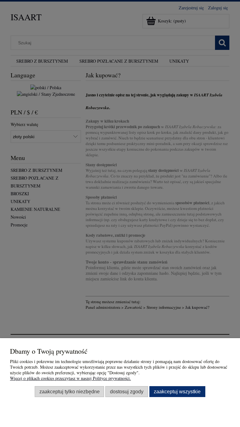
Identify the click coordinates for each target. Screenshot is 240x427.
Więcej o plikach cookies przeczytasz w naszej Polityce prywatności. (70, 378)
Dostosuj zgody (126, 391)
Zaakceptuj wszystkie (177, 391)
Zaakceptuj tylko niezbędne (69, 391)
